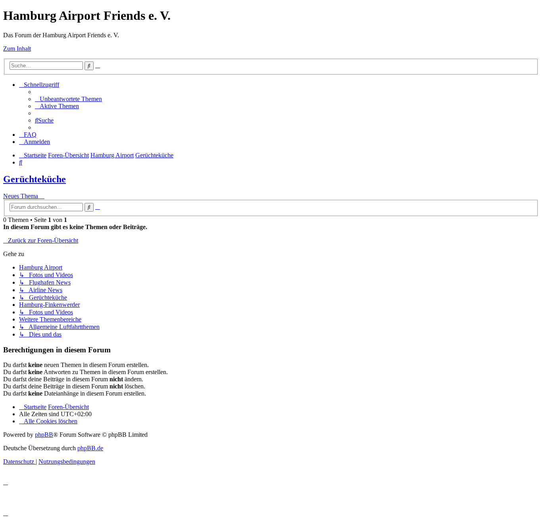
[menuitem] (68, 99)
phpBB (44, 434)
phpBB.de (90, 448)
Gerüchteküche (34, 179)
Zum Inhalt (17, 48)
